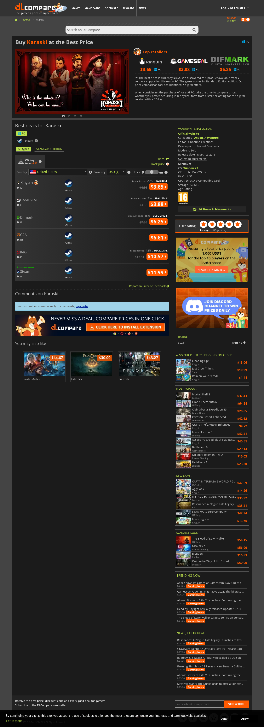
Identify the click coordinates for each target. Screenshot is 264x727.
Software (111, 8)
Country (22, 172)
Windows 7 (190, 168)
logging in (82, 306)
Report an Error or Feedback (147, 286)
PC (23, 133)
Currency (99, 172)
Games (76, 8)
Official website (188, 133)
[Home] (16, 19)
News (142, 8)
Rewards (128, 8)
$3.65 (158, 186)
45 (20, 204)
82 (20, 222)
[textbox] (44, 172)
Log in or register (233, 8)
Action (198, 137)
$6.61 (158, 237)
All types (23, 149)
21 (20, 276)
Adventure (211, 137)
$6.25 (158, 221)
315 (21, 239)
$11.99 (156, 272)
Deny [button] (224, 718)
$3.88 (158, 204)
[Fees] (151, 172)
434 (21, 187)
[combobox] (57, 172)
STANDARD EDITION (49, 149)
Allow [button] (245, 718)
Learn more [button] (14, 721)
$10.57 (156, 256)
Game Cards (92, 8)
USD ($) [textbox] (114, 172)
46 (20, 257)
